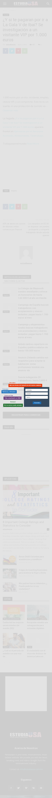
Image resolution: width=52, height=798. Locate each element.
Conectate (37, 402)
